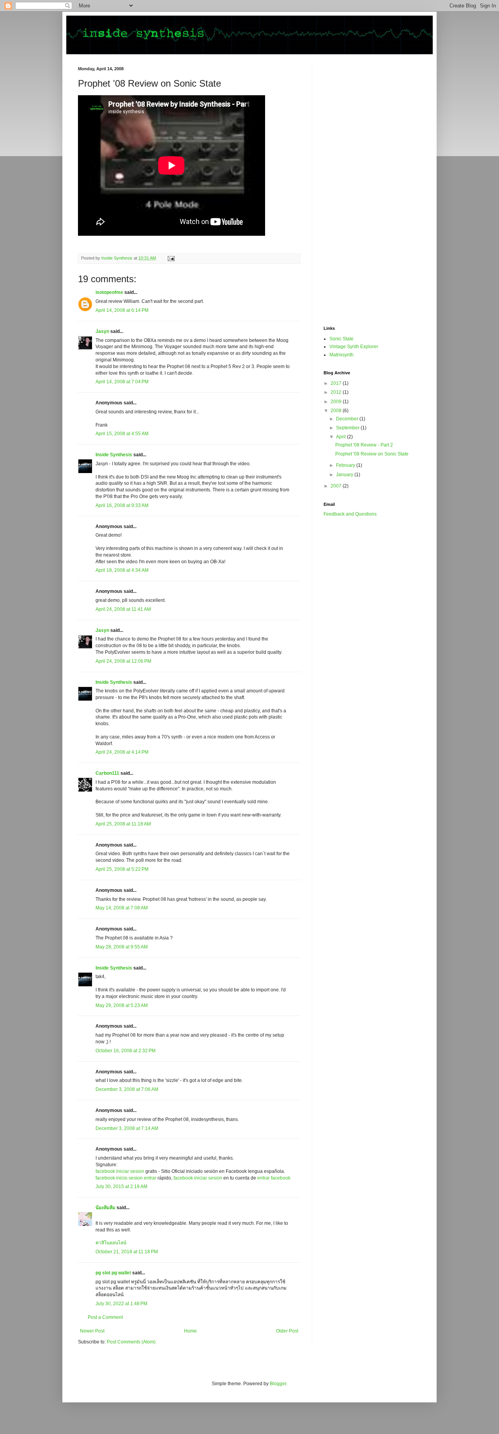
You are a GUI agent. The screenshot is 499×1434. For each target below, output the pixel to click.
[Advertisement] (355, 183)
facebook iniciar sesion (120, 1171)
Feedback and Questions (350, 514)
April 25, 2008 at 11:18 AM (123, 824)
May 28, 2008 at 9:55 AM (122, 947)
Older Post (287, 1331)
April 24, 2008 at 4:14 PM (122, 752)
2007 (337, 486)
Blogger (278, 1383)
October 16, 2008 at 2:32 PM (126, 1050)
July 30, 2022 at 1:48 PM (121, 1303)
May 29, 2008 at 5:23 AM (122, 1005)
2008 (337, 410)
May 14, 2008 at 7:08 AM (122, 908)
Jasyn (102, 331)
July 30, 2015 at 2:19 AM (121, 1186)
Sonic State (341, 339)
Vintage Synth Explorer (353, 346)
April (341, 436)
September (348, 428)
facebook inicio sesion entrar (126, 1178)
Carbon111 (107, 773)
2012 (337, 392)
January (345, 474)
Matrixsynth (341, 355)
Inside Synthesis (114, 454)
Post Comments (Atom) (131, 1342)
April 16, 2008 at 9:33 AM (122, 505)
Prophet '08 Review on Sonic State (372, 454)
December (347, 419)
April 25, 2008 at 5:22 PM (122, 869)
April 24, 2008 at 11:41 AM (123, 609)
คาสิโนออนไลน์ (111, 1242)
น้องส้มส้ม (105, 1207)
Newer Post (92, 1331)
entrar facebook (273, 1178)
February (346, 465)
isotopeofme (109, 292)
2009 (337, 401)
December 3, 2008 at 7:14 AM (127, 1128)
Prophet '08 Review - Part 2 (364, 445)
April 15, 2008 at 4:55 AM (122, 433)
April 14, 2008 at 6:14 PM (122, 310)
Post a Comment (105, 1317)
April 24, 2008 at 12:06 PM (123, 661)
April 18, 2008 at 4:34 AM (122, 570)
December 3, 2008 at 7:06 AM (127, 1089)
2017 (337, 383)
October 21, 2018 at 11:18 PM (127, 1251)
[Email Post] (171, 258)
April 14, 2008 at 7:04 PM (122, 381)
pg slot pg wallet (113, 1273)
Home (190, 1331)
